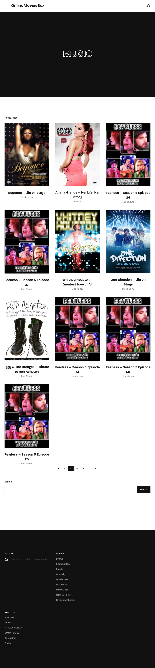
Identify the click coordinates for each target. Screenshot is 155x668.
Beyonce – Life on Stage (27, 193)
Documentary (63, 564)
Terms (8, 623)
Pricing (8, 643)
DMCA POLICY (12, 633)
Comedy (60, 574)
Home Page (11, 118)
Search (8, 482)
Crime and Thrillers (65, 600)
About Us (9, 618)
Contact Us (10, 638)
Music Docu (27, 197)
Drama (59, 559)
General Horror (63, 595)
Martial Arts (62, 579)
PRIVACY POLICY (13, 628)
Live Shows (128, 202)
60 (96, 468)
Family (59, 569)
